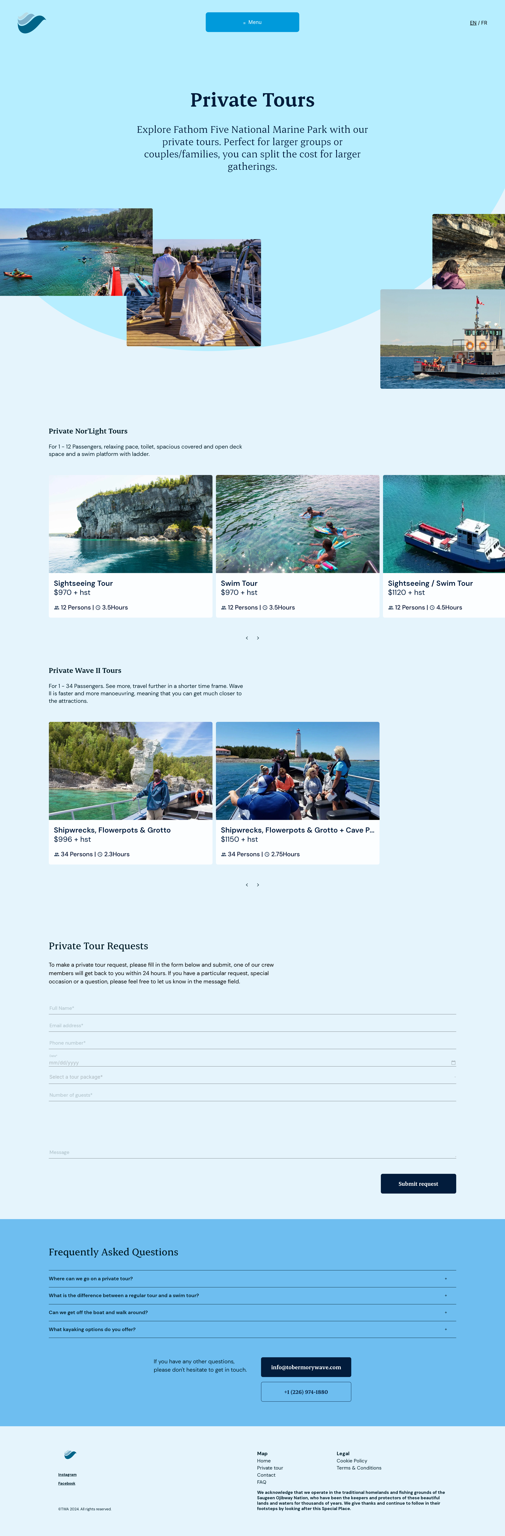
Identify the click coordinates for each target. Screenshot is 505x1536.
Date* (53, 1056)
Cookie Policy (352, 1461)
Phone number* (67, 1043)
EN (473, 23)
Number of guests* (71, 1095)
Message (59, 1152)
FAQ (261, 1482)
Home (264, 1461)
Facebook (66, 1483)
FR (484, 23)
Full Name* (61, 1008)
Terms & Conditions (359, 1468)
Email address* (66, 1025)
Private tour (270, 1468)
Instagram (67, 1474)
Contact (266, 1475)
